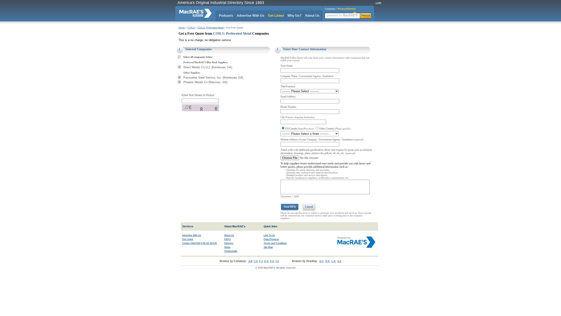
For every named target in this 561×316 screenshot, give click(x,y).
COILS (191, 27)
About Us (312, 15)
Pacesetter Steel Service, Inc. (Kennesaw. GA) (213, 77)
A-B (250, 261)
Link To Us (269, 235)
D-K (327, 261)
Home (182, 27)
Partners (228, 243)
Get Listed (276, 15)
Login (378, 2)
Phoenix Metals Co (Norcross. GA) (205, 82)
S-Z (339, 261)
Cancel (309, 206)
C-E (256, 261)
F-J (261, 261)
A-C (321, 261)
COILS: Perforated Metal (210, 27)
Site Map (268, 247)
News (227, 247)
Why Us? (294, 15)
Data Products (271, 239)
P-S (272, 261)
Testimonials (230, 251)
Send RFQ (290, 206)
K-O (266, 261)
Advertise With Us (250, 15)
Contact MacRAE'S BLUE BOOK (199, 243)
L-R (334, 261)
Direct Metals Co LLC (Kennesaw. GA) (207, 67)
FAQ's (227, 239)
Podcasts (226, 15)
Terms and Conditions (275, 243)
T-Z (277, 261)
